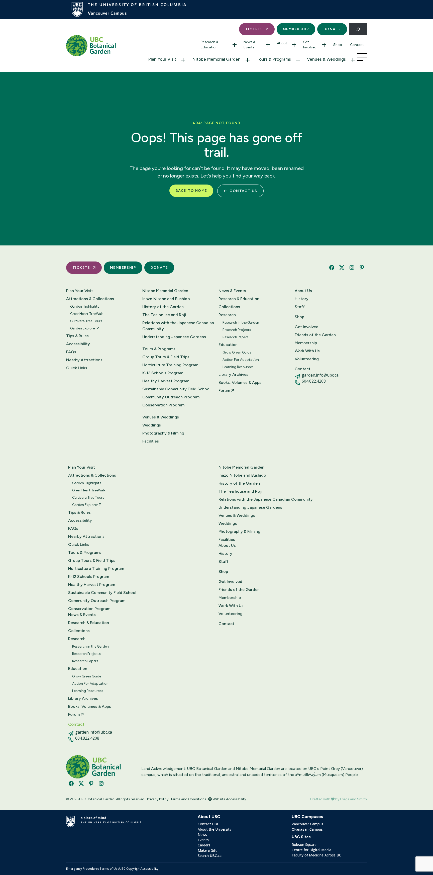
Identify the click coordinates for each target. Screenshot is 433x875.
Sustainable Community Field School (176, 389)
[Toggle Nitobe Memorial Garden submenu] (248, 60)
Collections (229, 306)
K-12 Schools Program (162, 373)
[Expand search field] (358, 29)
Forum (225, 390)
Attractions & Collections (90, 298)
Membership (296, 29)
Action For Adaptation (241, 360)
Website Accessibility (229, 799)
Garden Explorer (83, 328)
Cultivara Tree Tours (86, 321)
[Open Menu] (362, 57)
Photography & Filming (163, 433)
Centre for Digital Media (311, 849)
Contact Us (243, 191)
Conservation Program (163, 405)
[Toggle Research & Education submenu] (235, 44)
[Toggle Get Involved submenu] (324, 44)
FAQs (71, 351)
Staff (300, 306)
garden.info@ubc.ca (320, 375)
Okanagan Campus (307, 829)
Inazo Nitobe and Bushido (166, 298)
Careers (204, 845)
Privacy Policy (157, 799)
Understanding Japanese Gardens (174, 336)
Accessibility (78, 343)
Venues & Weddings (326, 59)
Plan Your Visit (162, 59)
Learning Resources (238, 367)
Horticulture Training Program (170, 365)
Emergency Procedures (82, 868)
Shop (337, 45)
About (282, 43)
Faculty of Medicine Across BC (316, 855)
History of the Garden (163, 306)
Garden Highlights (84, 306)
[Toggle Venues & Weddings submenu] (353, 60)
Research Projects (237, 330)
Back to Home (191, 191)
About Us (303, 290)
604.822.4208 (314, 381)
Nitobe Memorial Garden (216, 59)
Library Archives (233, 374)
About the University (214, 829)
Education (228, 344)
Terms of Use (109, 868)
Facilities (150, 441)
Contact (357, 45)
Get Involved (309, 44)
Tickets (254, 29)
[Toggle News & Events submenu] (268, 44)
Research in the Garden (241, 322)
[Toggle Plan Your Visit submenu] (183, 60)
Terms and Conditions (188, 799)
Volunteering (307, 359)
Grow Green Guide (237, 352)
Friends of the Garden (315, 334)
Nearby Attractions (84, 360)
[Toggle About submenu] (294, 45)
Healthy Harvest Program (165, 381)
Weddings (151, 425)
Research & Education (209, 44)
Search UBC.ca (210, 855)
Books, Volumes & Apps (240, 382)
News (202, 834)
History (301, 298)
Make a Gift (207, 850)
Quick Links (76, 368)
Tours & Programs (274, 59)
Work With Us (307, 350)
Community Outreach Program (170, 397)
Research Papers (236, 337)
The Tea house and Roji (164, 314)
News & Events (249, 44)
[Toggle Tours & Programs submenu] (298, 60)
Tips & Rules (77, 335)
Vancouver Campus (307, 824)
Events (203, 839)
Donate (332, 29)
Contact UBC (208, 824)
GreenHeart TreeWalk (86, 314)
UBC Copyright (130, 868)
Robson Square (304, 844)
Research (227, 314)
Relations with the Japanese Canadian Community (178, 325)
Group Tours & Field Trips (165, 357)
